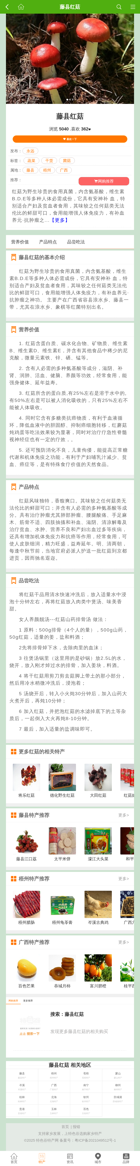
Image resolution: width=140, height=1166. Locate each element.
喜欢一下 (71, 139)
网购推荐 (106, 181)
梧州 (47, 170)
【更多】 (60, 220)
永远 (30, 151)
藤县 (30, 170)
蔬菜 (31, 160)
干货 (49, 160)
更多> (123, 815)
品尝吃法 (76, 241)
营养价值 (20, 241)
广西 (64, 170)
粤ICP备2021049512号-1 (95, 1140)
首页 (65, 1127)
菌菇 (67, 160)
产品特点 (48, 241)
